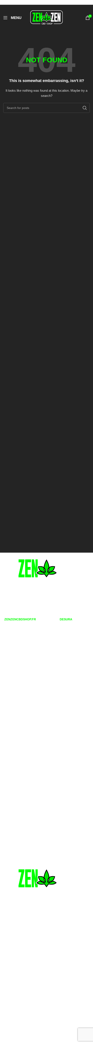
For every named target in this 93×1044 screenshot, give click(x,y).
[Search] (85, 108)
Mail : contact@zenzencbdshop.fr (30, 610)
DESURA (66, 619)
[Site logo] (46, 17)
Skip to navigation (12, 2)
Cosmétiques (11, 743)
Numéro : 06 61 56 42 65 (25, 603)
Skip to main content (39, 2)
